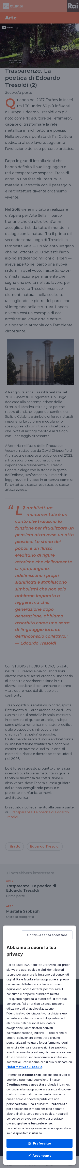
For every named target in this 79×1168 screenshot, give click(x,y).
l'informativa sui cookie (24, 1067)
